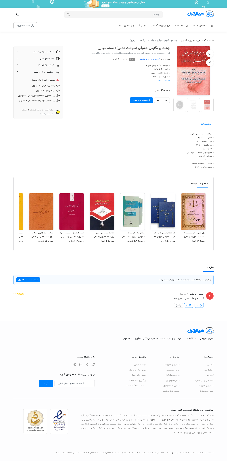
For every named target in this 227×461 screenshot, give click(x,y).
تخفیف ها (179, 25)
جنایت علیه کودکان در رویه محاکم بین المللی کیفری (103, 234)
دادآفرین (195, 419)
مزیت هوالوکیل (173, 375)
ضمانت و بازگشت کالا (136, 385)
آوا (138, 419)
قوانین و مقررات (206, 385)
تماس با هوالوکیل (171, 385)
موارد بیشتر (162, 80)
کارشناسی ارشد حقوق (198, 428)
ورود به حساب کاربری (28, 279)
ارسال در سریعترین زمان (44, 51)
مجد (93, 415)
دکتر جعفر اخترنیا (153, 65)
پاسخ (178, 305)
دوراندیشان (186, 419)
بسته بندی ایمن (47, 58)
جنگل (211, 419)
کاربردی (210, 375)
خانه (211, 40)
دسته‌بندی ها (202, 25)
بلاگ (140, 25)
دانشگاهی (209, 369)
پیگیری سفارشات (137, 380)
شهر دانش (144, 419)
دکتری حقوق (181, 428)
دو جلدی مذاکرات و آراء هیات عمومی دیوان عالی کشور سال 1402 (163, 234)
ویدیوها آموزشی (158, 25)
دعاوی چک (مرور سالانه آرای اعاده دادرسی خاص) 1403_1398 (42, 234)
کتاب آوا (158, 69)
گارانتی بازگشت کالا (46, 65)
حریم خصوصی (173, 369)
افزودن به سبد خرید (141, 100)
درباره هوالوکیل (173, 380)
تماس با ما (124, 25)
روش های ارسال (138, 375)
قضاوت (113, 424)
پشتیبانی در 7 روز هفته (43, 72)
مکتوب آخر (176, 419)
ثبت (46, 383)
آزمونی (210, 364)
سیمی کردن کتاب (171, 391)
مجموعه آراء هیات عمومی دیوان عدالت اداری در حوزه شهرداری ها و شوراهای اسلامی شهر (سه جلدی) (133, 234)
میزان (98, 415)
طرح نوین (166, 419)
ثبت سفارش (140, 364)
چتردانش (204, 419)
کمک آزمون (156, 419)
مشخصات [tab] (206, 124)
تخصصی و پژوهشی (204, 380)
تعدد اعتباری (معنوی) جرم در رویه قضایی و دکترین (72, 234)
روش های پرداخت (137, 369)
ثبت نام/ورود (23, 25)
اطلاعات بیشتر (47, 114)
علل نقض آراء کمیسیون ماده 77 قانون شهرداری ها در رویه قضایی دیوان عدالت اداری (194, 234)
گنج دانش (86, 415)
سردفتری (105, 424)
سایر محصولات (207, 391)
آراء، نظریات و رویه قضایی (193, 40)
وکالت (119, 424)
